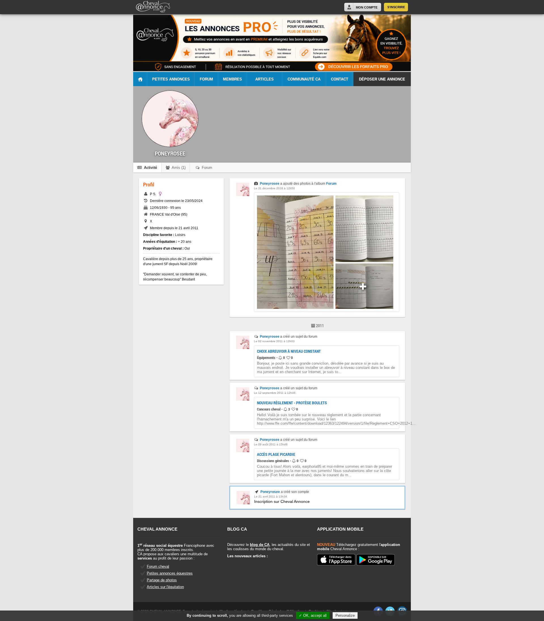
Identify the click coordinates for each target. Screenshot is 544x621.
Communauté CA (304, 79)
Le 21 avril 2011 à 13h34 (270, 496)
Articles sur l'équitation (165, 587)
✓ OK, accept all (313, 615)
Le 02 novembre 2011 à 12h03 (274, 341)
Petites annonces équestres (170, 573)
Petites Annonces (171, 79)
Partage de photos (162, 580)
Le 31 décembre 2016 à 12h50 (274, 188)
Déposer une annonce (382, 79)
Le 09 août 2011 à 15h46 (271, 444)
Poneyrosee (269, 184)
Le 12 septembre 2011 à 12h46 (275, 392)
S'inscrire (396, 7)
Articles (264, 79)
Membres (232, 79)
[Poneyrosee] (242, 195)
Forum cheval (158, 566)
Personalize (345, 615)
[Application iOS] (336, 560)
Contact (339, 79)
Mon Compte (366, 7)
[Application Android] (375, 560)
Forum (206, 79)
